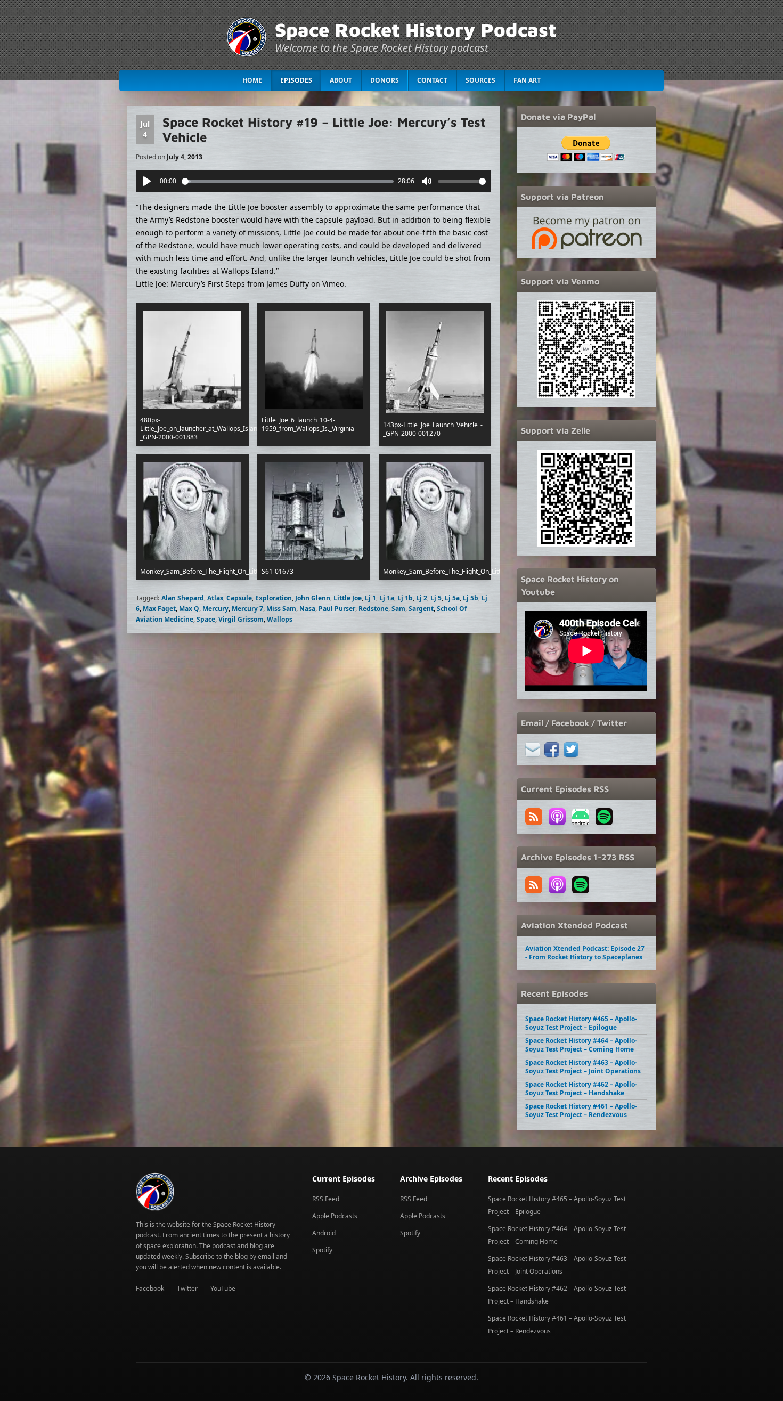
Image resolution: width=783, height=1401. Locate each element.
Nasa (307, 608)
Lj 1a (386, 597)
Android (324, 1232)
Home (252, 80)
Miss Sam (281, 608)
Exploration (273, 597)
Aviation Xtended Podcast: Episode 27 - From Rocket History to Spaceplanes (585, 953)
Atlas (215, 597)
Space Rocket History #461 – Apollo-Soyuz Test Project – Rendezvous (581, 1110)
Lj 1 (370, 597)
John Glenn (312, 597)
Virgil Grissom (241, 619)
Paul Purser (337, 608)
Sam (398, 608)
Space (206, 619)
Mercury (215, 608)
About (341, 80)
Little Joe (347, 597)
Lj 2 (421, 597)
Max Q (189, 608)
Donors (384, 80)
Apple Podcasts (334, 1215)
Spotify (322, 1250)
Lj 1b (405, 597)
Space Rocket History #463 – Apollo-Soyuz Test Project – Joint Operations (583, 1067)
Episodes (296, 80)
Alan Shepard (182, 597)
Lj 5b (470, 597)
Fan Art (527, 80)
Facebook (150, 1288)
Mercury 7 (247, 608)
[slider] (288, 181)
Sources (480, 80)
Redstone (373, 608)
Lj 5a (452, 597)
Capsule (239, 597)
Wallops (279, 619)
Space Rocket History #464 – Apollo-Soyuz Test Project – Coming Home (581, 1045)
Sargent (421, 608)
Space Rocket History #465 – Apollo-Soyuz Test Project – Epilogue (581, 1023)
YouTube (222, 1288)
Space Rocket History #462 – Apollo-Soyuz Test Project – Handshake (581, 1088)
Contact (432, 80)
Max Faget (159, 608)
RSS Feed (325, 1198)
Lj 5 (436, 597)
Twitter (187, 1288)
